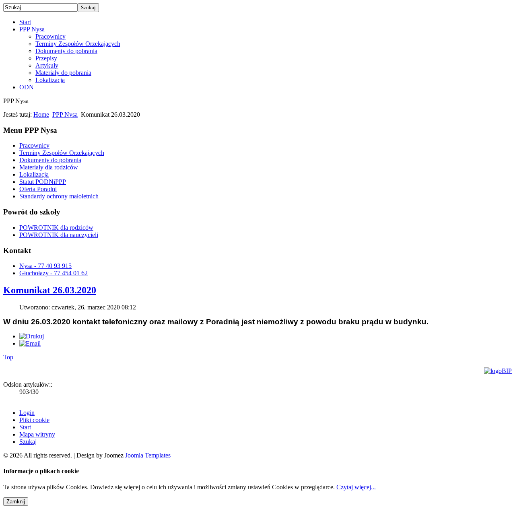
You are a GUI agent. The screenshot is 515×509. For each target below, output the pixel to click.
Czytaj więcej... (356, 487)
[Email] (30, 343)
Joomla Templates (148, 455)
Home (41, 114)
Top (8, 357)
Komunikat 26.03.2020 (49, 290)
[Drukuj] (31, 336)
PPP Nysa (65, 114)
